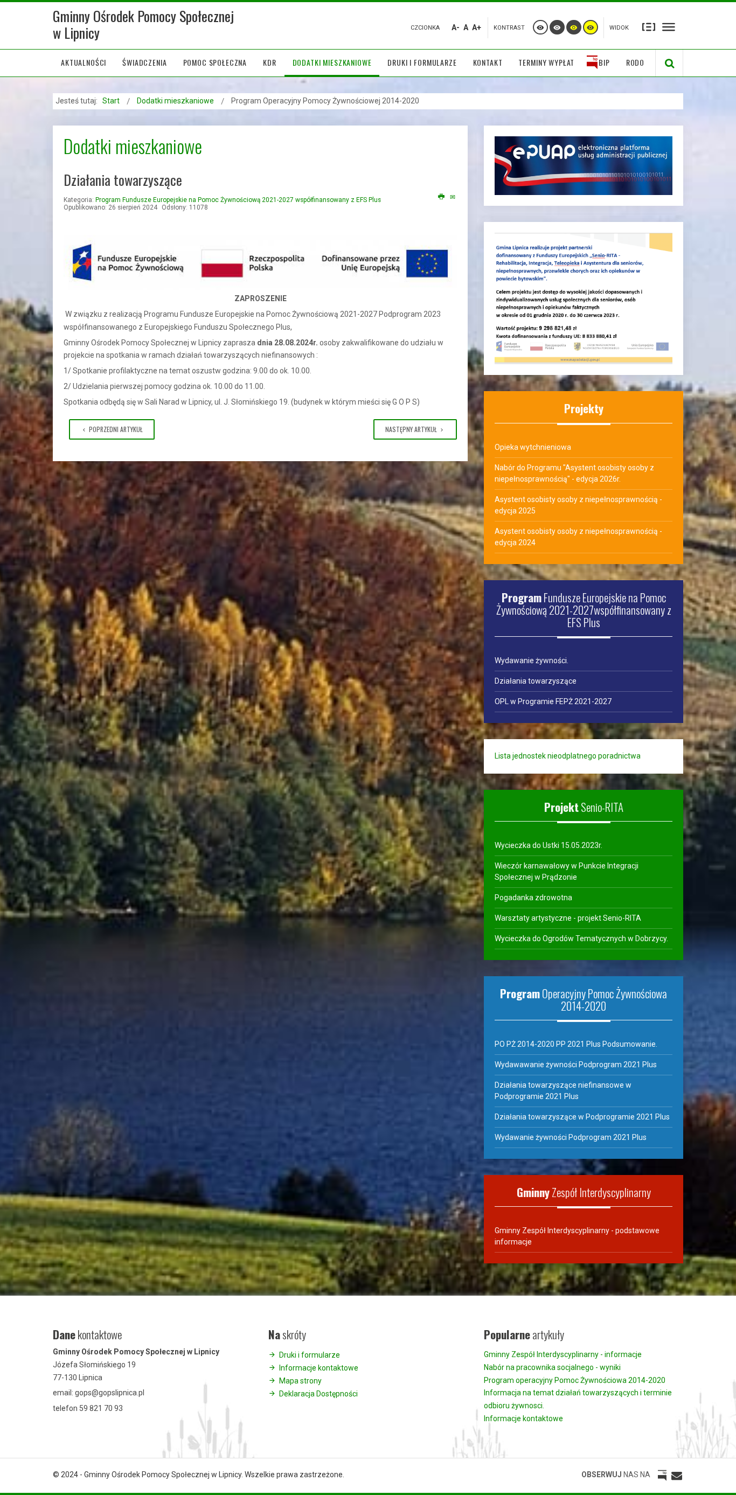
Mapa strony (300, 1380)
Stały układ (649, 26)
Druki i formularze (309, 1355)
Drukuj (441, 197)
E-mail (453, 197)
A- (456, 27)
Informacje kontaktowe (318, 1368)
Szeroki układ (668, 26)
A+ (476, 27)
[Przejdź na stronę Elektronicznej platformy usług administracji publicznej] (583, 165)
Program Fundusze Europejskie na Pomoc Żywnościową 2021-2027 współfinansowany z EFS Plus (238, 200)
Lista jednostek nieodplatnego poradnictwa (568, 756)
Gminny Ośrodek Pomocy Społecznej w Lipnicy (143, 24)
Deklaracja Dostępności (318, 1393)
